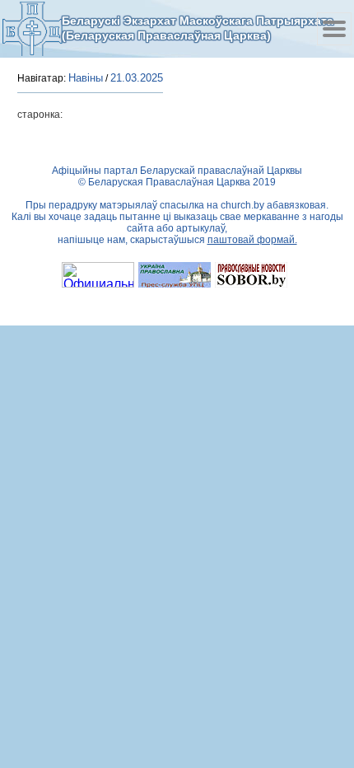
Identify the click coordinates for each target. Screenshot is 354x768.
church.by (242, 205)
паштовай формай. (252, 240)
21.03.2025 (136, 78)
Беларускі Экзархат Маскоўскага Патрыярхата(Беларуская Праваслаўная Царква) (197, 28)
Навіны (85, 78)
